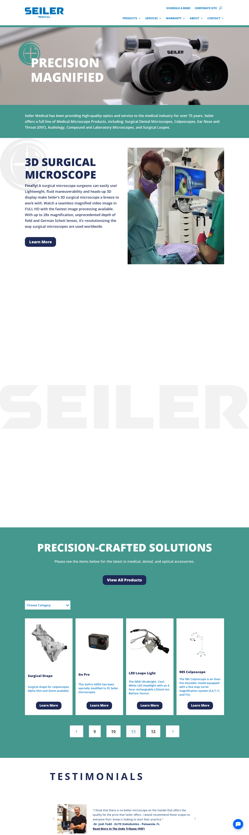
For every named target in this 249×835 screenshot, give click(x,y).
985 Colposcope (192, 672)
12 (153, 731)
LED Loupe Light (142, 673)
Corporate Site (206, 8)
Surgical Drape (40, 676)
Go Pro (84, 674)
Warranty (173, 18)
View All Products (124, 580)
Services (151, 18)
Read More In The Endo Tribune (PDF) (119, 829)
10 (113, 731)
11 (133, 731)
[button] (53, 819)
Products (130, 18)
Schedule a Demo (178, 8)
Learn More (40, 241)
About (194, 18)
